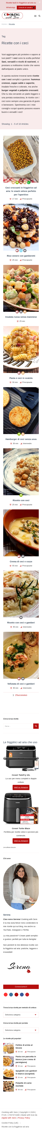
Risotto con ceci (21, 500)
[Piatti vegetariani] (17, 182)
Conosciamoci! (21, 987)
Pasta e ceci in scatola (21, 378)
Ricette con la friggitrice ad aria (15, 1127)
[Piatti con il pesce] (24, 250)
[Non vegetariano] (17, 250)
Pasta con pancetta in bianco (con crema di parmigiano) (26, 1059)
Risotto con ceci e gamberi (21, 622)
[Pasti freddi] (21, 250)
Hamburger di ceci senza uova (21, 439)
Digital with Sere (9, 1118)
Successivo (21, 695)
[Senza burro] (21, 182)
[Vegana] (28, 182)
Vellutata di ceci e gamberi (21, 684)
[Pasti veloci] (13, 182)
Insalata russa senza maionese (21, 317)
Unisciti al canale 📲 (26, 7)
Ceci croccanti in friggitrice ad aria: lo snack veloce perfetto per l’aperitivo (21, 191)
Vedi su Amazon (21, 787)
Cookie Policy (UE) (10, 1123)
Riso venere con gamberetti (21, 256)
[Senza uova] (24, 182)
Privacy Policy (24, 1118)
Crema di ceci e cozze (21, 561)
